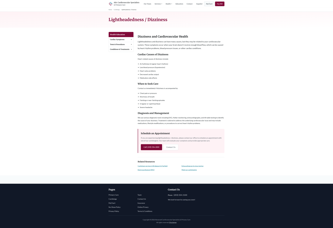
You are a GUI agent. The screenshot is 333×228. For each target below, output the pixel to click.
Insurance (141, 203)
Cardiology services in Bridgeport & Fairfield (152, 166)
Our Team (147, 4)
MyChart (209, 4)
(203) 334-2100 (180, 195)
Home (110, 9)
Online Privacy (143, 207)
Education (179, 4)
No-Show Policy (114, 207)
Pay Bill (220, 4)
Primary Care (114, 195)
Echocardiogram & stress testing (192, 166)
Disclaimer (173, 222)
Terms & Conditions (145, 211)
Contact (190, 4)
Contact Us (170, 147)
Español (199, 4)
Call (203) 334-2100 (151, 147)
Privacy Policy (114, 211)
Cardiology (117, 9)
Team (140, 195)
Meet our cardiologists (189, 170)
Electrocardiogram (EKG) (146, 170)
